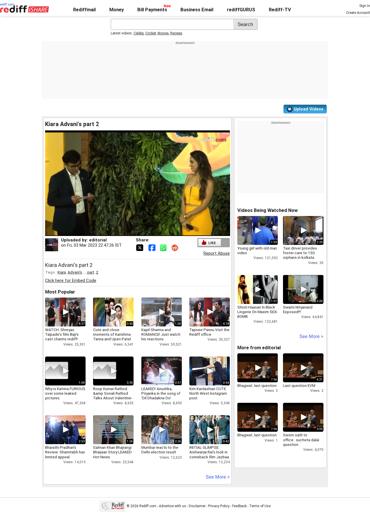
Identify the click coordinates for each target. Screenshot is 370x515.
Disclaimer (197, 506)
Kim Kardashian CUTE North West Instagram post (208, 393)
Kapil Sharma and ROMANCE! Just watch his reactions (160, 334)
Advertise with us (172, 506)
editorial (98, 240)
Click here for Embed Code (70, 280)
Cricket (150, 33)
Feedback (239, 506)
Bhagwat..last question (257, 385)
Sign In (364, 6)
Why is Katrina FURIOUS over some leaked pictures (65, 393)
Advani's (75, 272)
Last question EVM (299, 385)
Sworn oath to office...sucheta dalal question (301, 439)
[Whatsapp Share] (164, 247)
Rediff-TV (280, 9)
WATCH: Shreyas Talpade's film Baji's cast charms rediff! (62, 334)
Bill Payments (152, 9)
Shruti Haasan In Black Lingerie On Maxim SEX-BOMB (257, 312)
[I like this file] (209, 242)
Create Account (358, 13)
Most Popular (60, 292)
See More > (218, 477)
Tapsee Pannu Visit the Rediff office (209, 332)
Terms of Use (260, 506)
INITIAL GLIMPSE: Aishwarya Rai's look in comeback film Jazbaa (209, 452)
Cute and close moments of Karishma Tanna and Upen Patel (112, 334)
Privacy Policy (219, 506)
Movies (163, 33)
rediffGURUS (241, 9)
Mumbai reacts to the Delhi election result (159, 449)
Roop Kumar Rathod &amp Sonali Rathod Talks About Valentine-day (112, 395)
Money (116, 9)
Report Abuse (217, 253)
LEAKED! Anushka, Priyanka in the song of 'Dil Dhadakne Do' (160, 393)
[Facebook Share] (152, 247)
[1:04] (56, 371)
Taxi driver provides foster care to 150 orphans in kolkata (300, 253)
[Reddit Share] (175, 247)
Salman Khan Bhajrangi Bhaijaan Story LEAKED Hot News (112, 452)
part (90, 272)
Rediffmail (84, 9)
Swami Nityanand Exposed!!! (297, 309)
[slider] (131, 231)
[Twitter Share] (140, 247)
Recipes (176, 33)
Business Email (196, 9)
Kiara (62, 272)
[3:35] (104, 371)
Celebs (139, 33)
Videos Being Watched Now (267, 210)
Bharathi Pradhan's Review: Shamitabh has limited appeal (65, 452)
